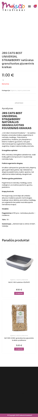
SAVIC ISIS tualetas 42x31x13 (19, 282)
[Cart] (35, 6)
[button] (29, 6)
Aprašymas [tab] (19, 103)
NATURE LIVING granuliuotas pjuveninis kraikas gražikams (19, 339)
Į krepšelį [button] (19, 293)
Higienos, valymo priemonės (20, 90)
